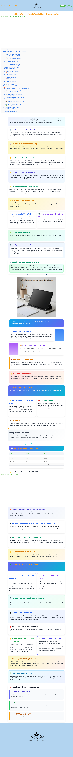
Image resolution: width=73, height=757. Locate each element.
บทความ (19, 5)
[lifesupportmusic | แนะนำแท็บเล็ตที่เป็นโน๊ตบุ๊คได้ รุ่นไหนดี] (36, 5)
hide (8, 49)
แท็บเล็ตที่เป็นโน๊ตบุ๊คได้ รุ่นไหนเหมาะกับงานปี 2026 (9, 5)
